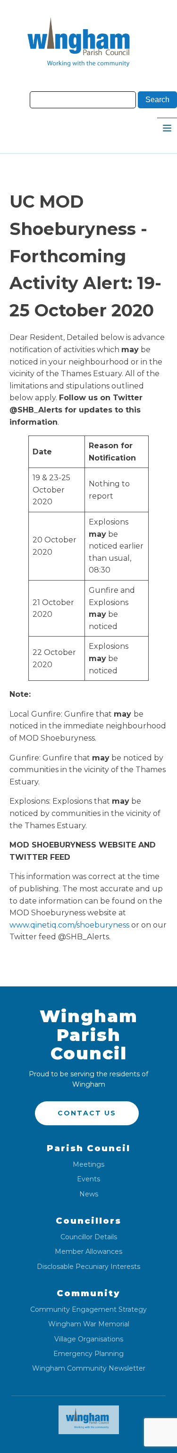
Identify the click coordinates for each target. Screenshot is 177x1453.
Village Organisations (88, 1339)
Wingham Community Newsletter (88, 1368)
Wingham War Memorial (88, 1324)
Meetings (88, 1164)
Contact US (87, 1113)
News (88, 1194)
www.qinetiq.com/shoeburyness (69, 924)
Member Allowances (88, 1251)
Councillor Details (88, 1237)
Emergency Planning (88, 1353)
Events (88, 1179)
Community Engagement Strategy (88, 1309)
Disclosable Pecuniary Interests (88, 1266)
